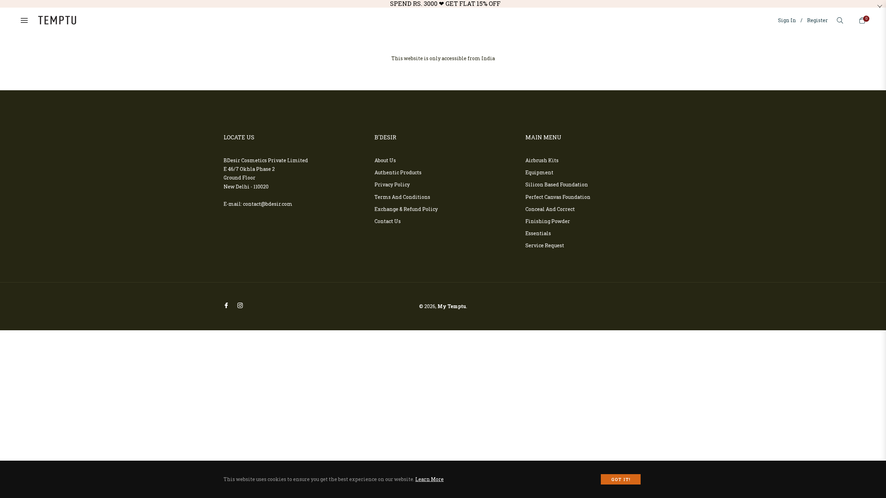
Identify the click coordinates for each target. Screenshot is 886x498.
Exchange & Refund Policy (406, 209)
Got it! (620, 479)
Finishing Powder (547, 221)
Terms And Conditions (402, 197)
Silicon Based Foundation (556, 184)
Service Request (544, 245)
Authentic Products (398, 172)
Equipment (539, 172)
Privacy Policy (392, 184)
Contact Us (387, 221)
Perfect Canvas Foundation (557, 197)
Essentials (538, 233)
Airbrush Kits (542, 160)
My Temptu (451, 306)
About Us (385, 160)
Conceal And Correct (550, 209)
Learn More (429, 479)
